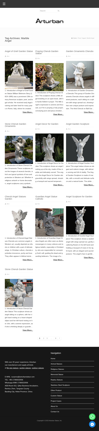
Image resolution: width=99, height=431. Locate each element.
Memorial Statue (57, 374)
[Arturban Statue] (49, 23)
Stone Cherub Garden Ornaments (15, 125)
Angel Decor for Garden (46, 124)
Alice (8, 56)
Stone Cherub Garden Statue (19, 269)
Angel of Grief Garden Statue (19, 51)
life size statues (12, 368)
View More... (28, 112)
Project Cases (56, 401)
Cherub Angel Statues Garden (15, 197)
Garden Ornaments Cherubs (79, 51)
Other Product (56, 390)
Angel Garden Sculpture (77, 124)
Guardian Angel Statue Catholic (46, 197)
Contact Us (55, 412)
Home (53, 358)
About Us (54, 406)
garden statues (25, 368)
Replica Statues (57, 380)
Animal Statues (56, 364)
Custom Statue (56, 396)
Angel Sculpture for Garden (79, 196)
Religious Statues (57, 369)
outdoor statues (38, 368)
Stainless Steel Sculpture (60, 385)
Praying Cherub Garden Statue (46, 52)
